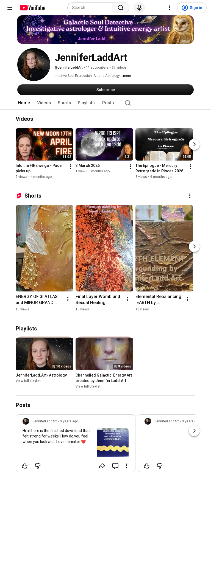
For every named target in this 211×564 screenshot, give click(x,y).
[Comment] (115, 465)
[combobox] (91, 7)
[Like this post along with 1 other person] (24, 465)
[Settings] (169, 7)
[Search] (120, 7)
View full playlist (28, 381)
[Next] (194, 144)
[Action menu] (126, 465)
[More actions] (70, 166)
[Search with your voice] (139, 7)
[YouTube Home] (32, 7)
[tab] (23, 103)
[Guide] (10, 7)
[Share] (102, 465)
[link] (76, 445)
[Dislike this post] (37, 465)
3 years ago (69, 421)
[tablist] (105, 103)
